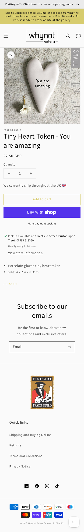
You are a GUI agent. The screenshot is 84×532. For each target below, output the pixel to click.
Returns (15, 445)
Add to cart (42, 199)
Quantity (9, 164)
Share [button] (13, 284)
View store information (25, 253)
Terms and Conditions (25, 456)
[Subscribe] (69, 347)
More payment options (42, 223)
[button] (6, 36)
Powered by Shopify (54, 523)
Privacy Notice (19, 466)
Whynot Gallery (35, 523)
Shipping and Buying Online (30, 435)
